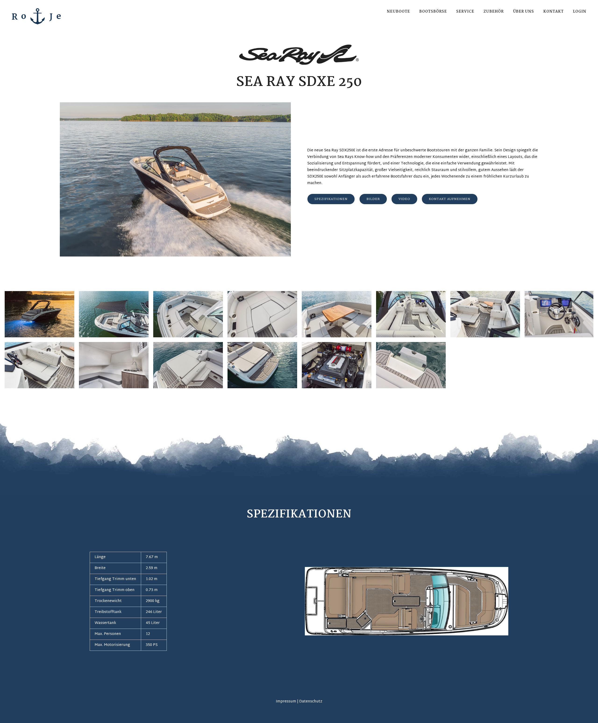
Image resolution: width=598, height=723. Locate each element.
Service (465, 11)
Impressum (286, 701)
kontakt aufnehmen (449, 199)
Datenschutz (310, 701)
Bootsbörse (433, 11)
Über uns (523, 11)
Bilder (373, 199)
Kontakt (553, 11)
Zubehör (494, 11)
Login (579, 11)
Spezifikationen (331, 199)
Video (404, 199)
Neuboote (398, 11)
